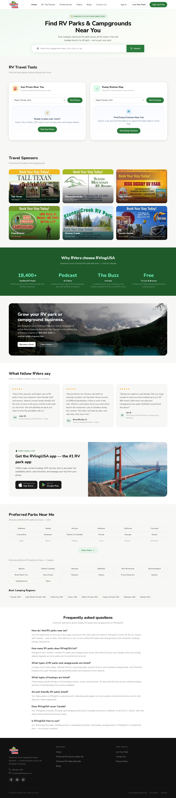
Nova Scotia (48, 575)
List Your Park (139, 4)
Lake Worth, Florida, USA (35, 597)
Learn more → (47, 344)
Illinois (48, 541)
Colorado (154, 528)
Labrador (75, 568)
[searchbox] (82, 48)
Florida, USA (16, 597)
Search (137, 48)
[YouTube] (17, 779)
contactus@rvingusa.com (22, 773)
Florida (101, 534)
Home (34, 4)
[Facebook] (11, 779)
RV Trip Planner (48, 4)
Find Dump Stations (129, 130)
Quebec (154, 575)
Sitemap (164, 793)
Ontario (101, 575)
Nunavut (74, 575)
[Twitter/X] (23, 779)
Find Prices (75, 100)
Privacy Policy (122, 761)
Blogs (89, 4)
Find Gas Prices (47, 129)
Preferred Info (66, 4)
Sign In (124, 4)
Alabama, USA (129, 597)
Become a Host (27, 344)
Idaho (21, 541)
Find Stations (155, 100)
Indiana (75, 541)
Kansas (128, 541)
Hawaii (154, 534)
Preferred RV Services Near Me (69, 756)
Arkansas (101, 528)
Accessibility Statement (138, 793)
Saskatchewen (22, 581)
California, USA (56, 597)
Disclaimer (154, 793)
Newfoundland (154, 568)
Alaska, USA (145, 597)
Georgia (128, 534)
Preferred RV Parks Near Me (68, 761)
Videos (79, 4)
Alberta (21, 568)
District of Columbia (75, 534)
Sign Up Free (158, 4)
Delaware (48, 534)
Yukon (48, 581)
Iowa (101, 541)
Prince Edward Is (128, 575)
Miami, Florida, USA (90, 597)
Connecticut (21, 534)
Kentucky (154, 541)
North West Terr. (21, 575)
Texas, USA (72, 597)
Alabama (21, 528)
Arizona (75, 528)
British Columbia (48, 568)
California (128, 528)
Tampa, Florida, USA (110, 597)
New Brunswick (128, 568)
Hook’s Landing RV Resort (83, 422)
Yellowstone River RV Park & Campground (142, 415)
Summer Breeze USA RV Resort (31, 419)
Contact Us (101, 4)
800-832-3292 (17, 770)
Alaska (48, 528)
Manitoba (101, 568)
